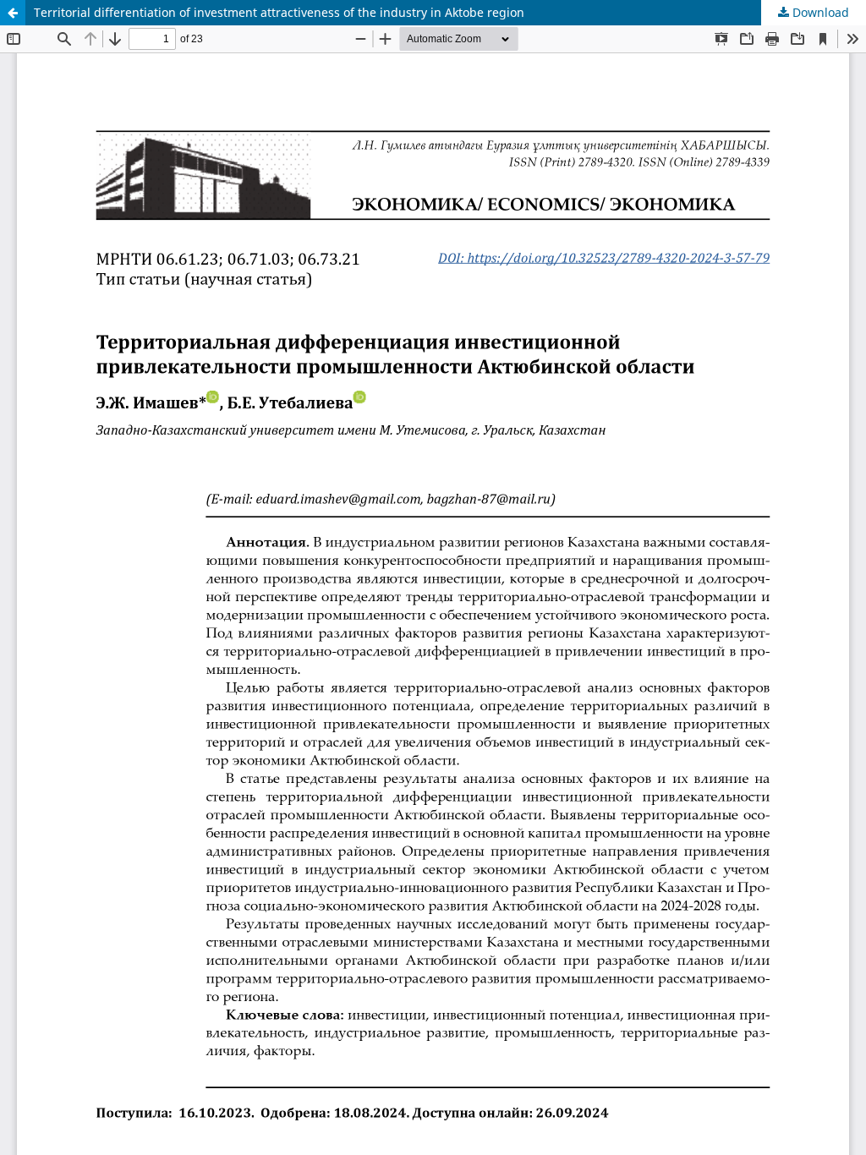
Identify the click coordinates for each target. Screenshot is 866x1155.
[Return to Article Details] (12, 12)
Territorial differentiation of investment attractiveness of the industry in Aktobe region (279, 12)
